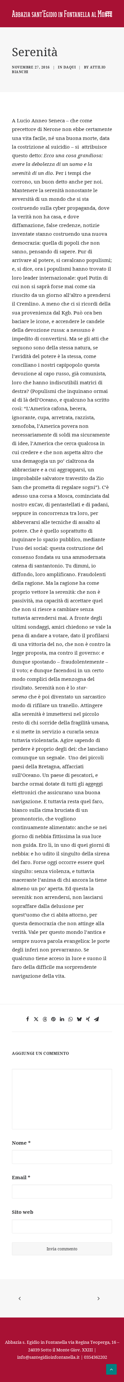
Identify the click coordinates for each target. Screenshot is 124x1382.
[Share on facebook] (28, 1019)
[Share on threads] (45, 1019)
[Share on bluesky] (79, 1019)
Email (21, 1177)
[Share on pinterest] (54, 1019)
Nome (21, 1142)
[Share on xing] (88, 1019)
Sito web (22, 1211)
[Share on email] (97, 1019)
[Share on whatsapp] (71, 1019)
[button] (109, 13)
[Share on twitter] (36, 1019)
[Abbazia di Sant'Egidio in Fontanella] (62, 13)
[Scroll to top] (111, 1368)
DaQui (69, 67)
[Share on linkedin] (62, 1019)
